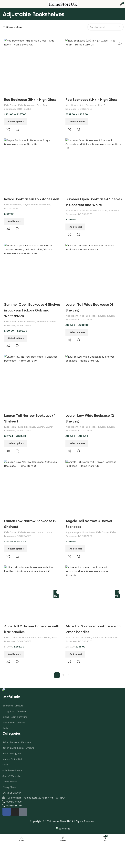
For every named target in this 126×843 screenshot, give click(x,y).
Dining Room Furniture (14, 709)
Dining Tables (9, 774)
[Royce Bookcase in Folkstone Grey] (31, 165)
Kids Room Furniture (13, 715)
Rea (39, 103)
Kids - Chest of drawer (17, 630)
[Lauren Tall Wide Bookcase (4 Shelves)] (92, 269)
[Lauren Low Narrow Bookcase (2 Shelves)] (31, 483)
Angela (68, 526)
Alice (33, 630)
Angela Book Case (83, 526)
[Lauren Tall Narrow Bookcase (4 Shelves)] (31, 379)
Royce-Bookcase (40, 202)
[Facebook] (6, 804)
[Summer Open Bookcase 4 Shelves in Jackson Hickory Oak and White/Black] (31, 269)
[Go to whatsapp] (8, 833)
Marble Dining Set (12, 751)
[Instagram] (15, 804)
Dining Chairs (9, 779)
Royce (26, 202)
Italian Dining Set (11, 746)
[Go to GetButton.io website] (8, 840)
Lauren (101, 312)
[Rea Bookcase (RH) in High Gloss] (31, 66)
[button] (14, 218)
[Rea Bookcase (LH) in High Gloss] (92, 66)
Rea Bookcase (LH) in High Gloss (90, 98)
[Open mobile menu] (4, 4)
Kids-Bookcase (26, 103)
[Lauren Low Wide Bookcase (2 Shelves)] (92, 379)
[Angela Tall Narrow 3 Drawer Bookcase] (92, 483)
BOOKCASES (24, 107)
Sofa (5, 757)
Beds (5, 720)
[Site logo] (62, 3)
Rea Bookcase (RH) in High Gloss (30, 98)
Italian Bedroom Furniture (16, 734)
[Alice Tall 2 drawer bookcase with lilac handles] (28, 587)
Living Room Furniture (14, 703)
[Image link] (23, 683)
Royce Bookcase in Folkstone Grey (31, 196)
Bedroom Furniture (12, 698)
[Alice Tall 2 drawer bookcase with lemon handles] (88, 587)
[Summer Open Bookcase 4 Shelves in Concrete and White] (92, 165)
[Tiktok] (23, 804)
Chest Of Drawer (11, 785)
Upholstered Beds (12, 763)
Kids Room (10, 103)
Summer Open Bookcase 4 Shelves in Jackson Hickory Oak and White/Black (29, 306)
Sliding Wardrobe (11, 768)
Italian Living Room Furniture (18, 740)
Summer (101, 208)
